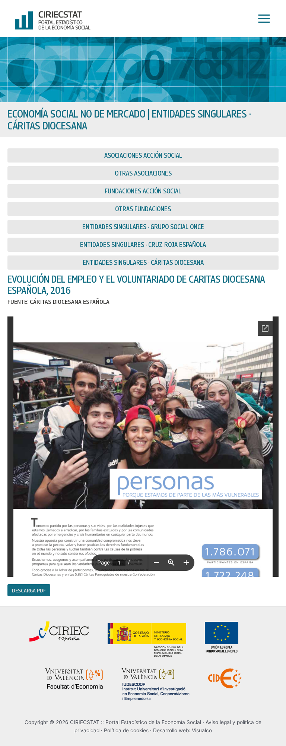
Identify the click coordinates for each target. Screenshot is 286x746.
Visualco (202, 730)
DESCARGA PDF (29, 590)
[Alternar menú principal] (262, 19)
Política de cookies (126, 730)
